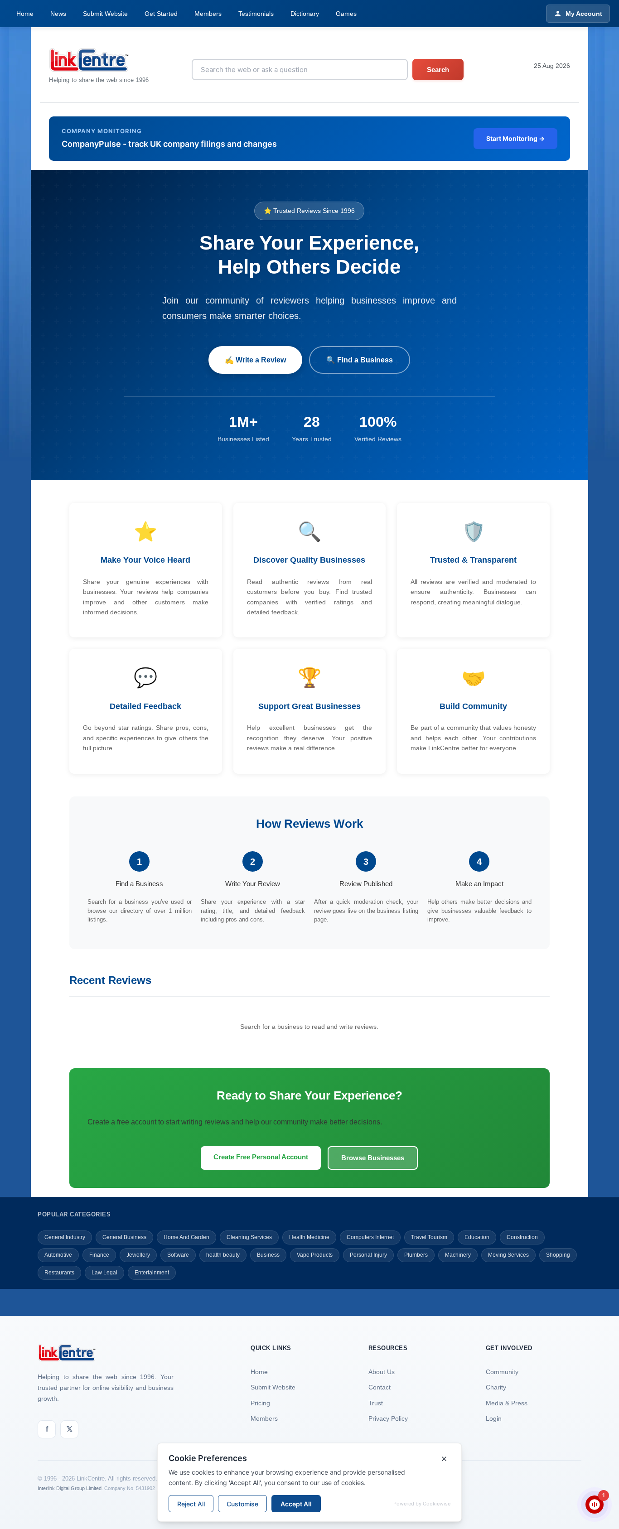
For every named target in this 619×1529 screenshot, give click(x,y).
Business (268, 1255)
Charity (496, 1387)
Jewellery (138, 1255)
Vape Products (315, 1255)
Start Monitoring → (515, 138)
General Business (124, 1237)
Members (208, 13)
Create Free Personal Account (260, 1157)
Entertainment (152, 1272)
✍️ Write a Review (255, 360)
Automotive (58, 1255)
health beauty (223, 1255)
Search (438, 69)
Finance (99, 1255)
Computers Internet (370, 1237)
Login (494, 1418)
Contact (379, 1387)
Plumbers (416, 1255)
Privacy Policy (388, 1418)
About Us (381, 1371)
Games (346, 13)
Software (178, 1255)
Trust (375, 1403)
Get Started (161, 13)
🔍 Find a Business (359, 360)
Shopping (558, 1255)
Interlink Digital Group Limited (70, 1488)
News (58, 13)
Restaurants (59, 1272)
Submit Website (105, 13)
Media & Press (506, 1403)
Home (25, 13)
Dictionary (304, 13)
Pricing (260, 1403)
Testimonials (256, 13)
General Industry (64, 1237)
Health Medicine (309, 1237)
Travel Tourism (429, 1237)
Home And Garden (186, 1237)
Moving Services (508, 1255)
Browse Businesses (372, 1158)
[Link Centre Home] (99, 60)
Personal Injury (368, 1255)
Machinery (458, 1255)
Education (476, 1237)
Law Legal (104, 1272)
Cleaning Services (249, 1237)
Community (502, 1371)
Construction (522, 1237)
